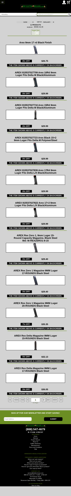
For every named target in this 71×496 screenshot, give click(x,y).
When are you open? (35, 461)
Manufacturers (35, 445)
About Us (35, 441)
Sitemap (35, 438)
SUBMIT (53, 419)
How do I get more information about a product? (35, 466)
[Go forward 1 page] (44, 400)
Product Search (35, 440)
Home (35, 436)
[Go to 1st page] (10, 400)
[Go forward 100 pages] (54, 400)
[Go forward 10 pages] (48, 400)
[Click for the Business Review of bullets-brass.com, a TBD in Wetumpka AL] (2, 489)
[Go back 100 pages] (16, 400)
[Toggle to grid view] (37, 33)
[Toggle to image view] (34, 33)
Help (35, 449)
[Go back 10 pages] (22, 400)
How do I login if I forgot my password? (35, 464)
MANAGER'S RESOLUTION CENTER (35, 453)
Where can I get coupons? (35, 459)
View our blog (35, 485)
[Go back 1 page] (27, 400)
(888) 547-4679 (35, 429)
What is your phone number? (35, 463)
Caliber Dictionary (35, 443)
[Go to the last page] (61, 400)
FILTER (25, 22)
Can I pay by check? (36, 468)
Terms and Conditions (35, 447)
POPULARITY (46, 22)
